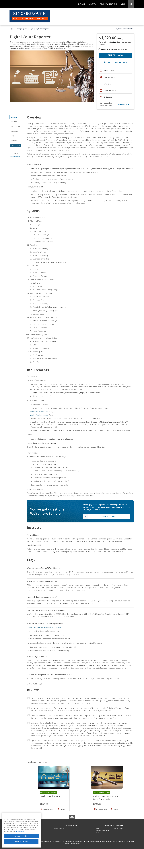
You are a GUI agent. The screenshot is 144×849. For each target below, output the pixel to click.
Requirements (16, 126)
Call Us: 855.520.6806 (124, 29)
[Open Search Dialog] (131, 4)
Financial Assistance (102, 830)
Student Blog (118, 828)
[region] (21, 830)
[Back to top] (72, 825)
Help (97, 833)
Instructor (14, 131)
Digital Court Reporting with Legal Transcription (106, 797)
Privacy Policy (75, 844)
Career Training (59, 828)
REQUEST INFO (124, 104)
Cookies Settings (21, 841)
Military (98, 828)
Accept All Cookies (21, 836)
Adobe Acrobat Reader (39, 415)
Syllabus (14, 122)
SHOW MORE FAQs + (35, 684)
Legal (31, 29)
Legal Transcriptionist (50, 796)
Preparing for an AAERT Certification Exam (44, 627)
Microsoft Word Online (39, 411)
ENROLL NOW (115, 55)
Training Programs (21, 29)
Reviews (14, 140)
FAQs (12, 136)
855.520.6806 (15, 156)
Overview (14, 117)
